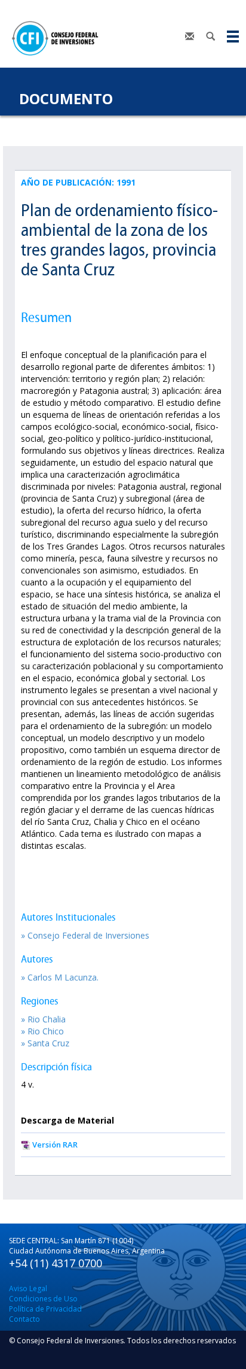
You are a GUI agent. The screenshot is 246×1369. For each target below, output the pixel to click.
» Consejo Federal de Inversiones (85, 935)
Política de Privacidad (45, 1309)
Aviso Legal (28, 1288)
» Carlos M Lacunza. (60, 977)
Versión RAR (55, 1144)
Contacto (24, 1319)
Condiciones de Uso (43, 1299)
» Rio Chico (42, 1031)
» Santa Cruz (45, 1043)
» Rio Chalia (43, 1019)
